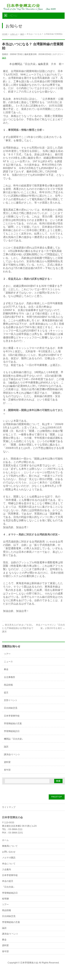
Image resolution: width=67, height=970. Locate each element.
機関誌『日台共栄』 (14, 739)
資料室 (7, 762)
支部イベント (10, 700)
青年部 (7, 770)
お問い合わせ (8, 852)
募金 (6, 669)
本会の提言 (7, 881)
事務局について (10, 846)
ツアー (7, 654)
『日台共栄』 (8, 887)
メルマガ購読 (8, 857)
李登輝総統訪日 (12, 731)
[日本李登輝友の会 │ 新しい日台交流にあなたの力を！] (29, 6)
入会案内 (6, 869)
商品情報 (8, 685)
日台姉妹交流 (10, 708)
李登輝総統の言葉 (13, 723)
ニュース (8, 661)
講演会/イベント (12, 754)
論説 (4, 58)
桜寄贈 (5, 898)
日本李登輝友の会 (29, 962)
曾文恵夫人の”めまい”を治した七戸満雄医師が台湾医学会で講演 (17, 628)
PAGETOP (56, 797)
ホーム (5, 840)
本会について (8, 863)
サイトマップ (8, 807)
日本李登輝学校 (12, 716)
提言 (6, 692)
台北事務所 (9, 677)
